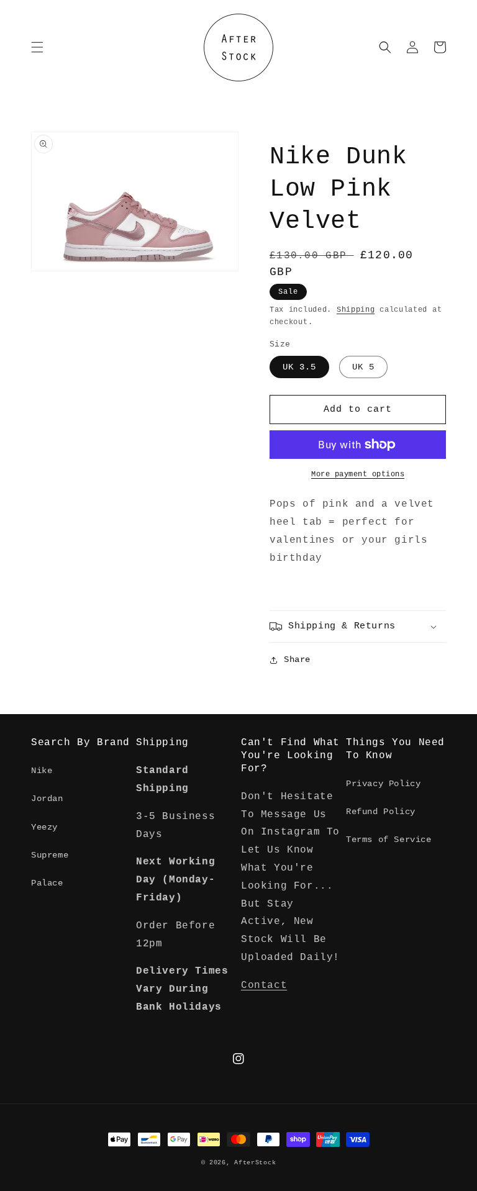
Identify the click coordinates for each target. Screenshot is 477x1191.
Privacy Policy (383, 784)
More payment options (357, 474)
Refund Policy (381, 812)
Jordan (47, 799)
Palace (47, 883)
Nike (41, 771)
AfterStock (255, 1162)
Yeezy (44, 827)
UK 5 (363, 367)
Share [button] (297, 659)
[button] (37, 47)
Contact (264, 985)
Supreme (49, 855)
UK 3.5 (299, 367)
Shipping (356, 310)
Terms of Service (389, 840)
